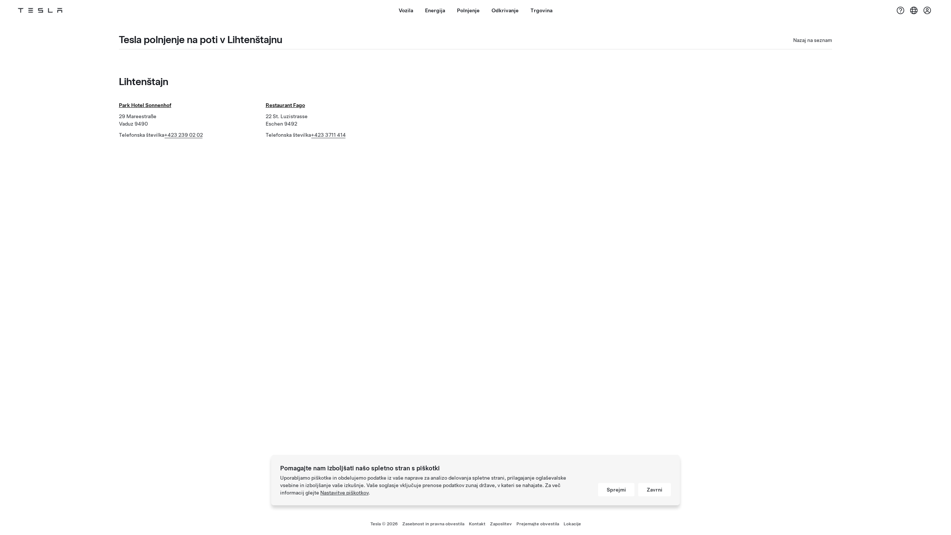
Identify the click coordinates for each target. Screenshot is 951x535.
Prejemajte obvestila (537, 523)
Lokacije (572, 523)
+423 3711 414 (328, 135)
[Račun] (927, 10)
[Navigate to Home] (40, 10)
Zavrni (654, 490)
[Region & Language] (914, 10)
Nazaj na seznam (812, 40)
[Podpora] (900, 10)
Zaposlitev (501, 523)
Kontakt (477, 523)
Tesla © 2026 (384, 523)
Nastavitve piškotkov (344, 493)
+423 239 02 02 (183, 135)
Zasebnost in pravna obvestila (433, 523)
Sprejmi (616, 490)
